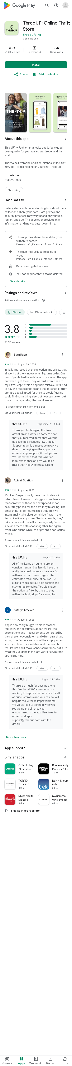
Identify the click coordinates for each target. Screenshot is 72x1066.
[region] (36, 50)
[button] (40, 52)
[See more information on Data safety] (65, 200)
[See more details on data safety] (18, 281)
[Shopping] (14, 190)
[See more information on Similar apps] (65, 757)
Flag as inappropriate (22, 810)
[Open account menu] (65, 5)
